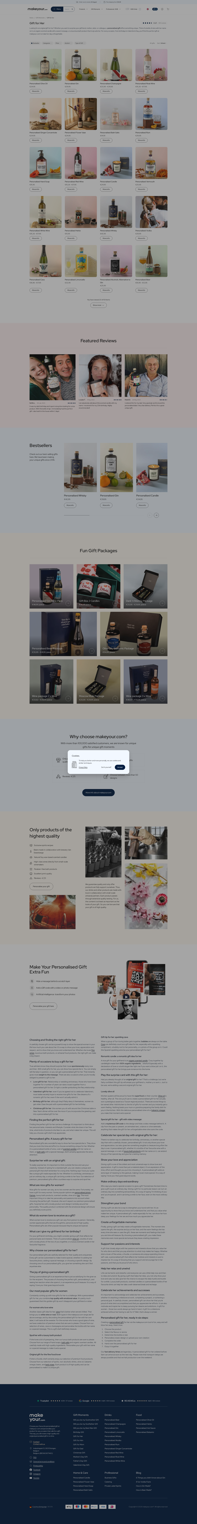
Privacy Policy (83, 767)
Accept (120, 767)
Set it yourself (106, 767)
